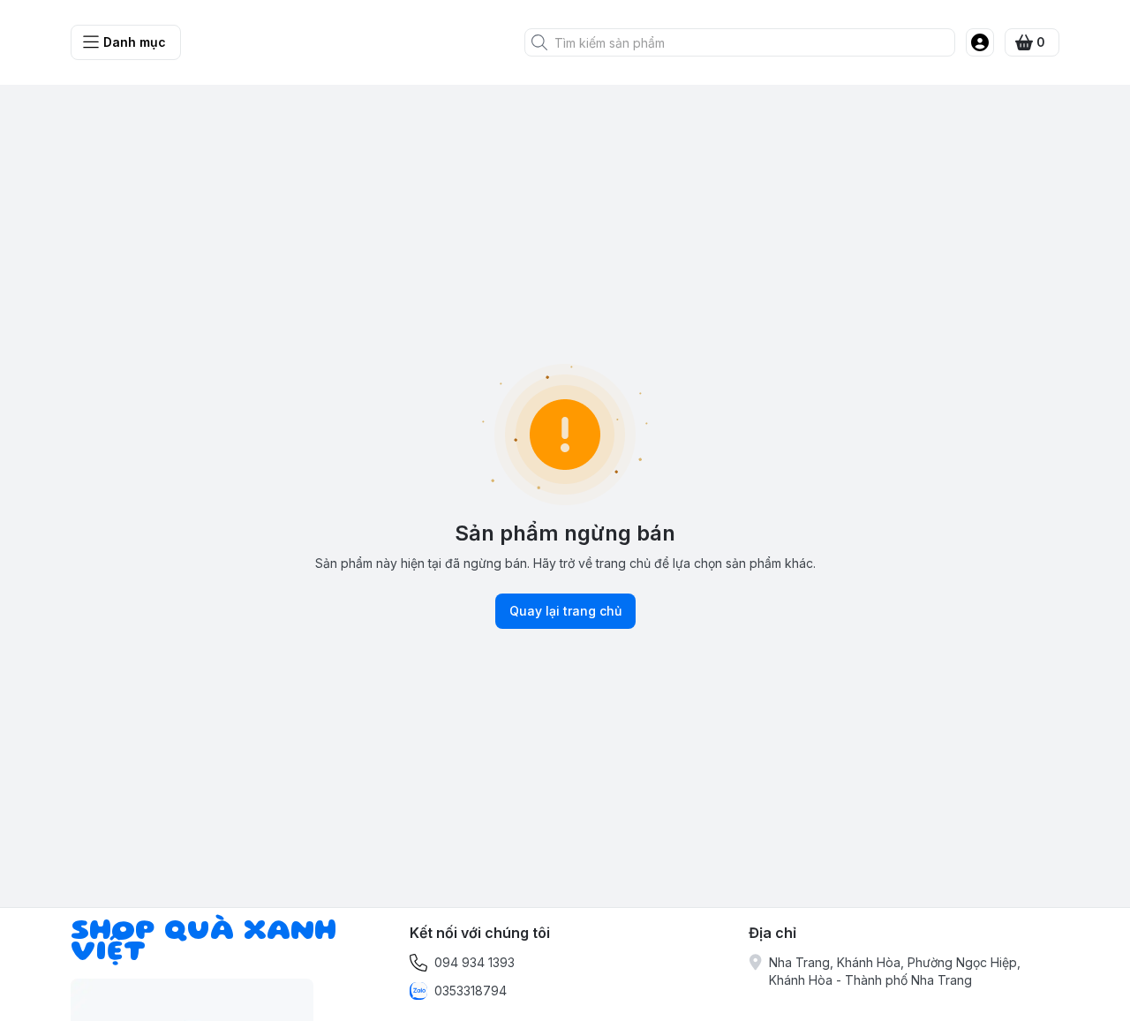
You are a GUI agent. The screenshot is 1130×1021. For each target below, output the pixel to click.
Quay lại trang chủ (565, 610)
